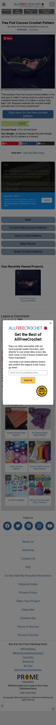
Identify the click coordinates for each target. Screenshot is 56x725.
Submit (28, 380)
